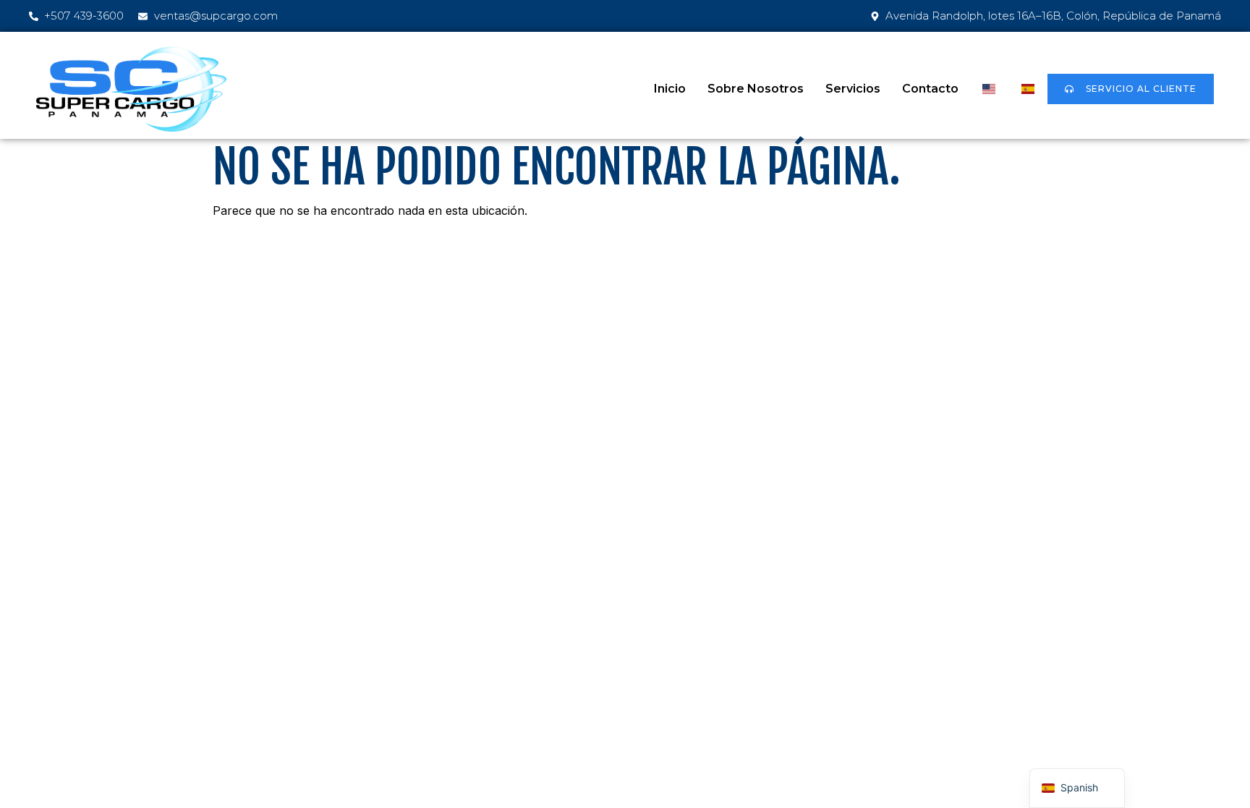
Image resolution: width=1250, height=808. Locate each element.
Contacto (930, 88)
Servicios (852, 88)
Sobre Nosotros (755, 88)
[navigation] (1077, 788)
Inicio (670, 88)
